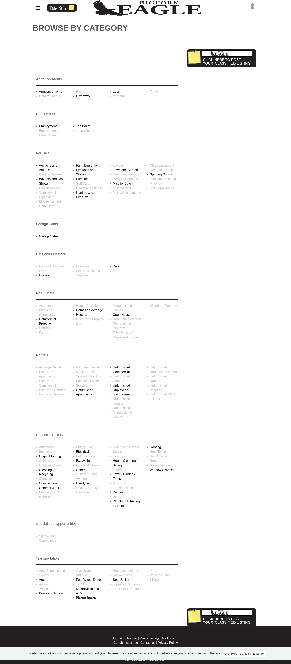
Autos (43, 579)
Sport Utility (121, 579)
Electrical (82, 451)
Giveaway (83, 96)
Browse (131, 638)
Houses (81, 314)
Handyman (83, 483)
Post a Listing (149, 638)
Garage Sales (48, 236)
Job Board (83, 126)
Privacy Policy (168, 642)
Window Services (162, 470)
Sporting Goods (161, 174)
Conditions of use (125, 642)
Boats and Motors (51, 593)
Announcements (50, 91)
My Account (170, 638)
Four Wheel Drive (88, 579)
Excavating (84, 460)
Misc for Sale (122, 183)
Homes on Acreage (89, 310)
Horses (44, 275)
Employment (48, 126)
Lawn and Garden (125, 170)
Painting (119, 492)
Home (117, 638)
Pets (116, 266)
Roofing (155, 447)
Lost (116, 91)
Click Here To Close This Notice (244, 653)
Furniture (82, 179)
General (81, 470)
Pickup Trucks (86, 597)
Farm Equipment (87, 165)
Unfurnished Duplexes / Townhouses (122, 390)
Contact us (147, 642)
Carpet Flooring (50, 456)
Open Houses (122, 314)
